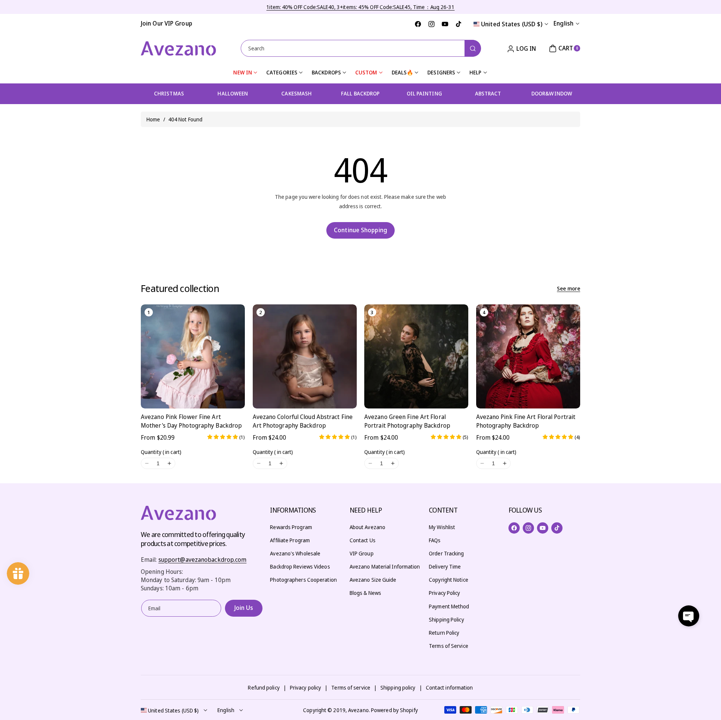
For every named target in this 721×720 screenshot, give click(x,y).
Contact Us (363, 540)
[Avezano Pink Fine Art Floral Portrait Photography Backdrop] (528, 356)
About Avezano (367, 527)
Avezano (358, 710)
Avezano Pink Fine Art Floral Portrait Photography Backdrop (526, 421)
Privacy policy (305, 687)
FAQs (434, 540)
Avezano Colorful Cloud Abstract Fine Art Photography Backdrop (303, 421)
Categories (281, 72)
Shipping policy (398, 687)
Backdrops (326, 72)
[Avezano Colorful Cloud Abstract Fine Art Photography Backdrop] (305, 356)
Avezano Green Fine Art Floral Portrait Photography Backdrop (407, 421)
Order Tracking (446, 553)
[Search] (473, 48)
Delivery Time (445, 566)
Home (153, 119)
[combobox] (361, 48)
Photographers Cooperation (303, 579)
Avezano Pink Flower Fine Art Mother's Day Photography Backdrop (191, 421)
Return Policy (444, 632)
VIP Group (362, 553)
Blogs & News (365, 592)
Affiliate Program (290, 540)
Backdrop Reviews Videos (300, 566)
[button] (563, 48)
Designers (441, 72)
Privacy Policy (444, 592)
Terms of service (350, 687)
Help (475, 72)
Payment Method (449, 606)
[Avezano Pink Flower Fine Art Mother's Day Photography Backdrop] (193, 356)
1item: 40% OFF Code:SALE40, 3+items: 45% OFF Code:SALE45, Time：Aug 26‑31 (360, 7)
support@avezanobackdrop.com (202, 559)
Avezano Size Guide (373, 579)
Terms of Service (448, 645)
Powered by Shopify (394, 710)
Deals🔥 (402, 72)
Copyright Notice (448, 579)
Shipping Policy (446, 619)
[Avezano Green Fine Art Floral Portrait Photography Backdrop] (416, 356)
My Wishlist (442, 527)
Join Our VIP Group (166, 23)
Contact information (449, 687)
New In (242, 72)
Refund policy (263, 687)
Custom (366, 72)
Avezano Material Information (385, 566)
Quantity (161, 451)
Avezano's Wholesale (295, 553)
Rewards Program (291, 527)
